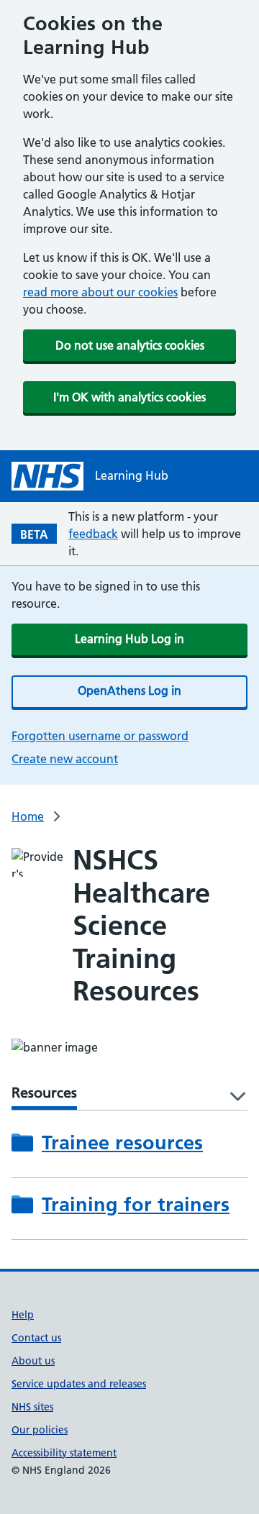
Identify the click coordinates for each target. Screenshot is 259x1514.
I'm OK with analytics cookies (129, 397)
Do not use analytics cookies (129, 345)
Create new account (65, 759)
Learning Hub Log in (129, 638)
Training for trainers (136, 1204)
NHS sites (32, 1406)
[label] (232, 1097)
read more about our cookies (100, 292)
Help (23, 1314)
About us (33, 1360)
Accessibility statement (64, 1452)
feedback (93, 533)
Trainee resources (122, 1142)
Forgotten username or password (100, 736)
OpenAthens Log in (129, 690)
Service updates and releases (79, 1383)
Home (28, 816)
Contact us (36, 1337)
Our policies (40, 1429)
